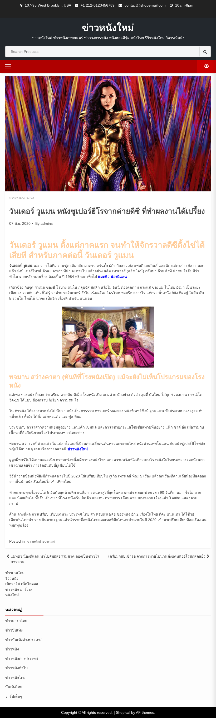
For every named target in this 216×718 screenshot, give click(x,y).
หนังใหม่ (12, 595)
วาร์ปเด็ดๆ (13, 696)
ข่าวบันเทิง (14, 630)
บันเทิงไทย (13, 687)
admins (47, 223)
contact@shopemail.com (145, 5)
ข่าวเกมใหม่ (14, 573)
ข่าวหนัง (12, 649)
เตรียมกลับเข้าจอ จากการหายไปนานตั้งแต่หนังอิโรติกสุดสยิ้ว (156, 556)
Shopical (123, 712)
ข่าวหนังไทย (15, 677)
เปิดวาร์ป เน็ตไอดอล (21, 584)
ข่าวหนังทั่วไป (16, 668)
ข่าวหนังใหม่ (108, 27)
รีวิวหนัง (11, 578)
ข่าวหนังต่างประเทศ (21, 198)
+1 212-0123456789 (98, 5)
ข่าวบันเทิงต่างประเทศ (23, 640)
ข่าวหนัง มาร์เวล (18, 589)
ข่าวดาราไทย (16, 621)
